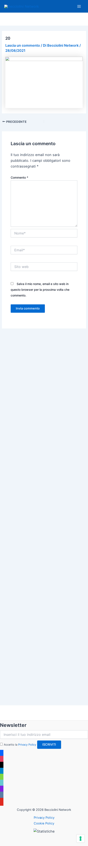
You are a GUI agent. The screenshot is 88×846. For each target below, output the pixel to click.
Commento (19, 177)
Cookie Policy (44, 823)
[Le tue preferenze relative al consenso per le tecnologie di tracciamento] (80, 838)
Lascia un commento (22, 45)
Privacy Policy (27, 744)
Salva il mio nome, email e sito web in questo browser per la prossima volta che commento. (40, 289)
